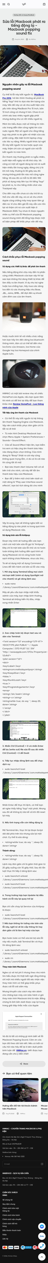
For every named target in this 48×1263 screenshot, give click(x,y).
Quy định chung (8, 1204)
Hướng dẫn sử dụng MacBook (24, 15)
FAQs (4, 1234)
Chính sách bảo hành (11, 1215)
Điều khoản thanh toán (11, 1230)
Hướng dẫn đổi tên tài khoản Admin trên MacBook (19, 1107)
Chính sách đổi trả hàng (9, 1224)
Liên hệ (5, 1239)
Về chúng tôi (7, 1200)
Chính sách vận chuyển (11, 1219)
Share (25, 1064)
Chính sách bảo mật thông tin (10, 1209)
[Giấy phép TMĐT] (24, 1247)
